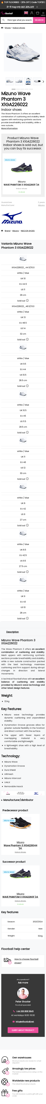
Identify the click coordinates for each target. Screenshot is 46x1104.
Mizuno (41, 205)
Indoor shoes (19, 27)
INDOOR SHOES (28, 230)
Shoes (8, 27)
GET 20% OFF (27, 6)
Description (12, 631)
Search (39, 20)
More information (9, 128)
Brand (7, 230)
